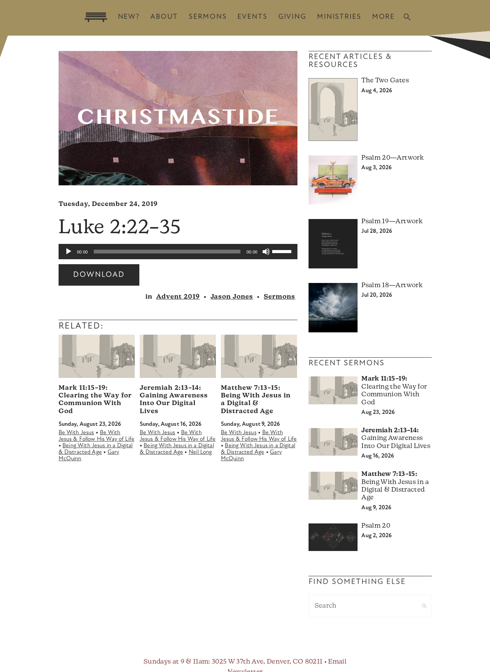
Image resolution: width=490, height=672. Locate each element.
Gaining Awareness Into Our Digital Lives (395, 438)
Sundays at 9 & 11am (176, 662)
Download (99, 275)
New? (129, 17)
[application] (178, 251)
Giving (292, 17)
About (164, 17)
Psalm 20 (375, 526)
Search (407, 17)
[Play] (68, 251)
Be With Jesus (76, 433)
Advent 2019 (178, 297)
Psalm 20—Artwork (392, 158)
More (383, 17)
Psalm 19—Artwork (391, 221)
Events (252, 17)
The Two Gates (384, 80)
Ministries (339, 17)
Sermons (208, 17)
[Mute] (266, 251)
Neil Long (200, 452)
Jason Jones (232, 297)
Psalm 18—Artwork (391, 285)
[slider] (283, 251)
